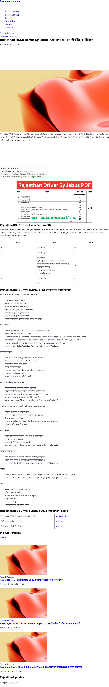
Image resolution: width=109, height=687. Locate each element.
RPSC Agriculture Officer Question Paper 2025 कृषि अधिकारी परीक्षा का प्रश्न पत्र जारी (40, 623)
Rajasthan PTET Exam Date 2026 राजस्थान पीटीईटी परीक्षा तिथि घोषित (31, 580)
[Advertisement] (54, 59)
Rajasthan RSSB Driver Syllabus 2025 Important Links (23, 177)
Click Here (59, 526)
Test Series (10, 21)
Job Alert (9, 24)
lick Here (60, 521)
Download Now (61, 516)
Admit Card (10, 27)
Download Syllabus (13, 15)
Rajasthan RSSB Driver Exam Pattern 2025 (18, 171)
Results (8, 18)
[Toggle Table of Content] (44, 168)
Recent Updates (12, 12)
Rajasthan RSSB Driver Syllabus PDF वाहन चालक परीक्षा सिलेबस (24, 174)
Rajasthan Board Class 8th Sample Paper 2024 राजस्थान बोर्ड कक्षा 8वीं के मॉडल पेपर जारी (41, 667)
